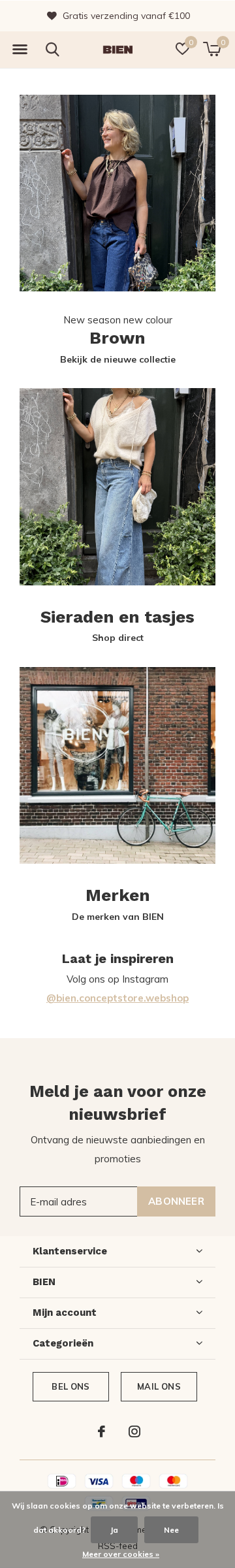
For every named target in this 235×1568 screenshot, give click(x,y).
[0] (212, 49)
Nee (171, 1530)
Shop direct (118, 638)
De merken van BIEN (118, 917)
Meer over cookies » (120, 1554)
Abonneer (176, 1201)
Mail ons (158, 1386)
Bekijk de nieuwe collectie (118, 359)
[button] (19, 50)
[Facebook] (101, 1431)
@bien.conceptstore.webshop (117, 998)
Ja (114, 1530)
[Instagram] (134, 1431)
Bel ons (70, 1386)
